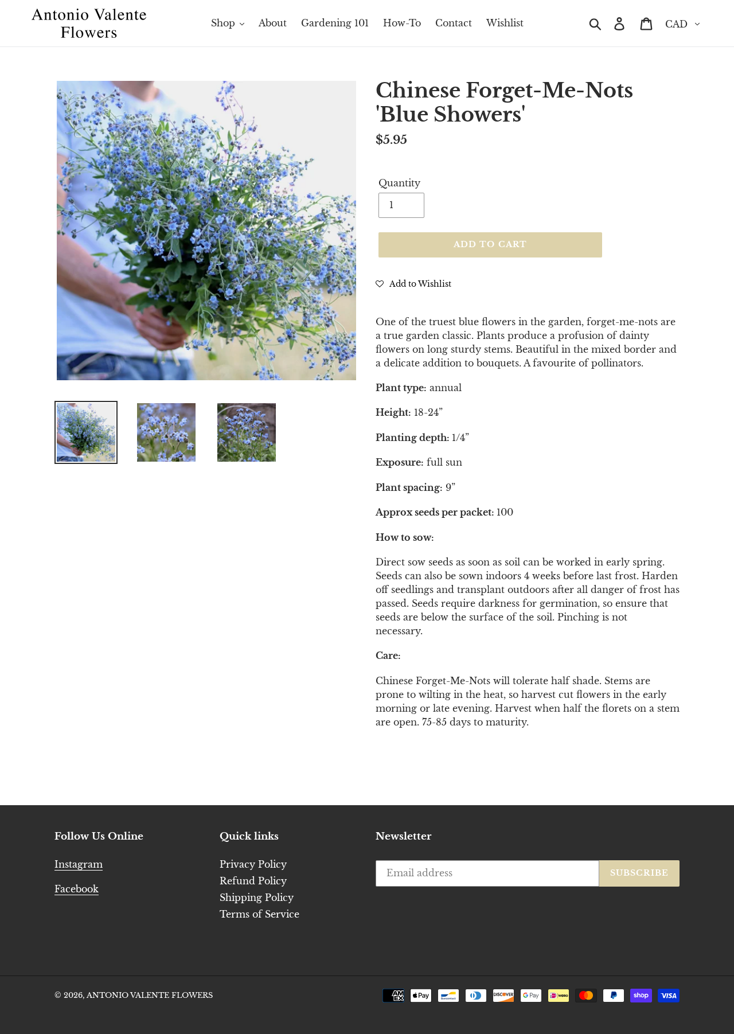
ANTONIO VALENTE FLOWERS (150, 995)
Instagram (78, 864)
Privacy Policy (253, 864)
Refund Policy (253, 881)
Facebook (76, 889)
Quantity (399, 183)
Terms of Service (259, 914)
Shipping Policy (257, 897)
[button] (413, 283)
